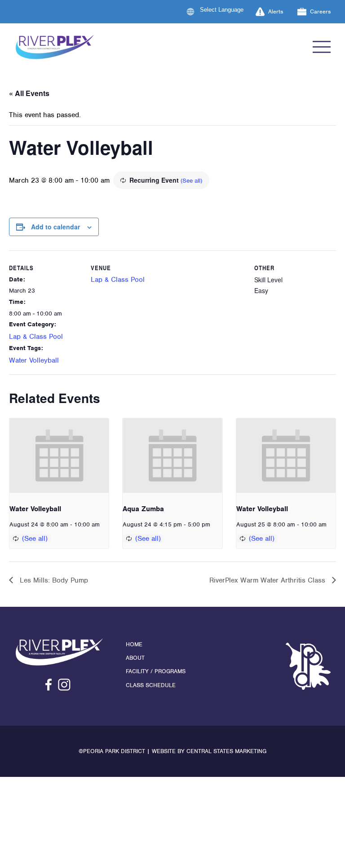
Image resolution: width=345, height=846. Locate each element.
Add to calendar (55, 226)
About (135, 658)
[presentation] (59, 455)
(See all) (191, 180)
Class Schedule (151, 685)
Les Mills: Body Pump (53, 580)
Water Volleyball (34, 360)
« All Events (29, 93)
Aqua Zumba (143, 508)
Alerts (275, 11)
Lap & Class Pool (36, 336)
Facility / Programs (156, 671)
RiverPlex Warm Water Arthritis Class (268, 580)
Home (134, 644)
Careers (320, 11)
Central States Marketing (226, 751)
